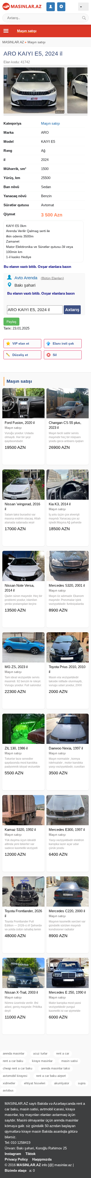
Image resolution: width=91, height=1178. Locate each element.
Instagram (13, 1154)
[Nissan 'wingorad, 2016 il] (23, 475)
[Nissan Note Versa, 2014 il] (23, 556)
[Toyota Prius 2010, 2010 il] (67, 638)
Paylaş (11, 321)
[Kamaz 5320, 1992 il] (23, 801)
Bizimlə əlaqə (15, 1170)
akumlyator (61, 1083)
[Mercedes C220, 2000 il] (67, 882)
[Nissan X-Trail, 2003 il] (23, 963)
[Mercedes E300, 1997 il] (67, 801)
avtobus (8, 1090)
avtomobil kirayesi (15, 1076)
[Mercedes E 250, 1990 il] (67, 963)
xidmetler (9, 1083)
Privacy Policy (16, 1159)
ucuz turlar (40, 1053)
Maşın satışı (37, 42)
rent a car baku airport (51, 1076)
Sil (55, 355)
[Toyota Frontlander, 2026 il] (23, 882)
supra (81, 1083)
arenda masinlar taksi (55, 1068)
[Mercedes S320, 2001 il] (67, 556)
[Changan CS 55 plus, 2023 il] (67, 394)
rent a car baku (13, 1061)
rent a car (62, 1053)
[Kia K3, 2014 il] (67, 475)
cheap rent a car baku (17, 1068)
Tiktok (30, 1154)
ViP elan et (20, 343)
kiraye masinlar (42, 1061)
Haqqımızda (42, 1159)
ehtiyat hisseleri (34, 1083)
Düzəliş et (20, 355)
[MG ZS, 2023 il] (23, 638)
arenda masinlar (13, 1053)
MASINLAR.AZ (13, 42)
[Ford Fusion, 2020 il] (23, 394)
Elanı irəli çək (63, 343)
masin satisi (69, 1061)
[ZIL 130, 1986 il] (23, 719)
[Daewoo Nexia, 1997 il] (67, 719)
